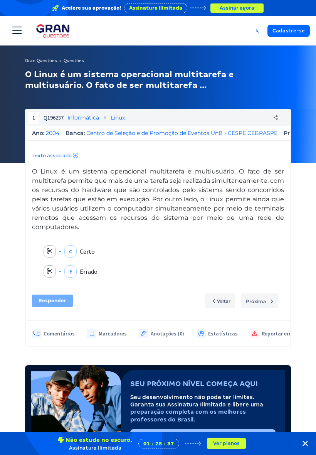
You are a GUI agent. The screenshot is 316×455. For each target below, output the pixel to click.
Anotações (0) (167, 333)
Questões (74, 60)
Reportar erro (278, 333)
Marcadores (113, 333)
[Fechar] (305, 443)
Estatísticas (223, 333)
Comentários (59, 333)
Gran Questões (41, 60)
